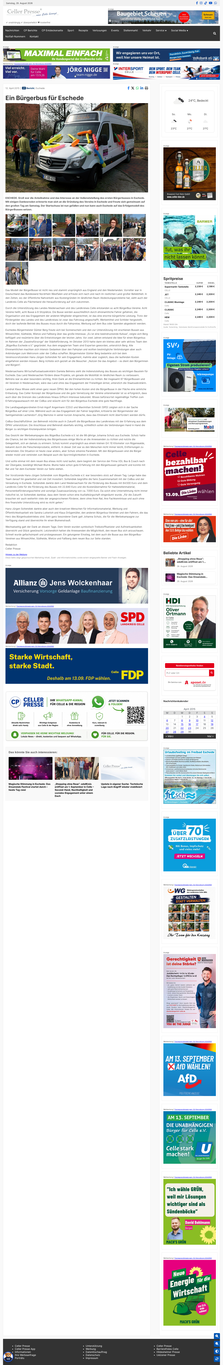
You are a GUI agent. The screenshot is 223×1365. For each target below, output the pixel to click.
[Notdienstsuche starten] (211, 673)
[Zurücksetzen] (217, 1359)
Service (160, 30)
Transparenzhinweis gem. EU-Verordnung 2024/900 (32, 64)
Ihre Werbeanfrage (25, 1354)
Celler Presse (22, 1345)
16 (189, 724)
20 (167, 728)
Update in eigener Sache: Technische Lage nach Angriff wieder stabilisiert (122, 785)
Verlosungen (100, 30)
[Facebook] (197, 3)
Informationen (23, 1351)
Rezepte (83, 30)
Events (115, 30)
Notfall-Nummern (15, 36)
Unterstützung (94, 1345)
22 (182, 728)
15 (182, 724)
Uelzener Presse (166, 1354)
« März (170, 736)
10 (197, 720)
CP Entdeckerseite (52, 30)
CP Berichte (30, 30)
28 (174, 731)
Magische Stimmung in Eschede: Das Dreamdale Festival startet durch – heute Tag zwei (30, 787)
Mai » (210, 736)
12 (212, 720)
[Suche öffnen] (214, 33)
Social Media (178, 30)
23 (189, 728)
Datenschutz (93, 1354)
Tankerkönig (173, 327)
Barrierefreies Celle (167, 1348)
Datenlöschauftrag (96, 1351)
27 (167, 731)
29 (182, 731)
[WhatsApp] (215, 3)
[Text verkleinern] (217, 1344)
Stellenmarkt (130, 30)
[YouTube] (210, 3)
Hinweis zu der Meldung (16, 554)
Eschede (40, 88)
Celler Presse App (25, 1348)
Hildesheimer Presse (168, 1351)
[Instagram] (201, 3)
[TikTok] (205, 3)
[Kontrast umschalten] (217, 1351)
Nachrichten (12, 30)
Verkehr (146, 30)
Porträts (19, 1358)
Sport (71, 30)
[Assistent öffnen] (8, 1357)
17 (197, 724)
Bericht (30, 88)
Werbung (91, 1348)
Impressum (92, 1358)
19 (212, 724)
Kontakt (34, 36)
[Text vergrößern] (217, 1336)
